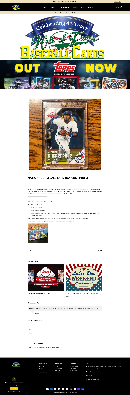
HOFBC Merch (57, 370)
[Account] (118, 7)
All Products (57, 366)
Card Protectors (58, 372)
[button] (116, 7)
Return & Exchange (74, 366)
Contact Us (41, 368)
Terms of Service (73, 370)
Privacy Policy (73, 368)
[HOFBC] (16, 7)
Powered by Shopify (73, 392)
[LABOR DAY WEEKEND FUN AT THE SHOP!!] (84, 277)
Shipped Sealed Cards (59, 368)
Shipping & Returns (43, 372)
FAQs (40, 370)
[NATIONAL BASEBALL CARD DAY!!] (46, 277)
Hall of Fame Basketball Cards (62, 392)
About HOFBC (41, 366)
